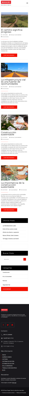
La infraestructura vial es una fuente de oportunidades (13, 81)
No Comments (5, 36)
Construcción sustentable (8, 133)
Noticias (12, 34)
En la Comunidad (7, 276)
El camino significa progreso (11, 30)
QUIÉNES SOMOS (7, 357)
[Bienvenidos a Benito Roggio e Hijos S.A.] (6, 3)
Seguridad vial (6, 285)
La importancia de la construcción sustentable (12, 184)
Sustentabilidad (18, 34)
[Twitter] (8, 325)
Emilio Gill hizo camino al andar (10, 229)
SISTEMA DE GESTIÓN (8, 361)
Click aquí (14, 382)
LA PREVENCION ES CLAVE (9, 225)
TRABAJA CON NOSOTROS (9, 368)
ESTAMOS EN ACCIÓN (8, 363)
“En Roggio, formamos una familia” (11, 238)
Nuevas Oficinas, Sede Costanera (10, 235)
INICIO (4, 355)
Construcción (6, 272)
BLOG (3, 370)
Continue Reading (8, 55)
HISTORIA (5, 359)
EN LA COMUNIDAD (7, 365)
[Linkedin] (12, 325)
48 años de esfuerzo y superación (11, 232)
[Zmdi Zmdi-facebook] (3, 325)
